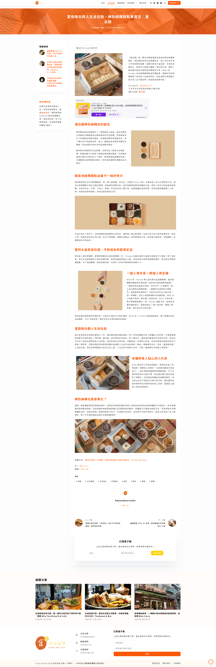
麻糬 (152, 481)
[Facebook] (154, 3)
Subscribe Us (87, 652)
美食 (124, 481)
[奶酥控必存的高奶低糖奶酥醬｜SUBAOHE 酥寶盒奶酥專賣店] (42, 79)
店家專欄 (111, 3)
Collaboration (87, 636)
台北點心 (102, 481)
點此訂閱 (157, 553)
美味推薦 (130, 3)
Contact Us (86, 644)
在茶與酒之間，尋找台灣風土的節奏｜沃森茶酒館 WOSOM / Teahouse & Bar (106, 614)
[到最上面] (210, 661)
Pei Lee (85, 469)
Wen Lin (84, 465)
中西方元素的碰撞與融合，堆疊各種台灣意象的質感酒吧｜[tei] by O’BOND (54, 67)
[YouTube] (161, 3)
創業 (78, 481)
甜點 (102, 27)
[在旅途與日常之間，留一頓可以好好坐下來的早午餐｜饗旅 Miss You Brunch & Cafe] (58, 597)
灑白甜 (142, 91)
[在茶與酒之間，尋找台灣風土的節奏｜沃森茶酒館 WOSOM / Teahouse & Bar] (108, 597)
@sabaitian (146, 85)
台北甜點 (89, 481)
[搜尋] (165, 3)
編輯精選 (121, 3)
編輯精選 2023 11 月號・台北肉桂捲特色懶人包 (55, 53)
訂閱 (147, 654)
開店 (133, 481)
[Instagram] (158, 3)
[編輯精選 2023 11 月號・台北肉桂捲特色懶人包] (42, 52)
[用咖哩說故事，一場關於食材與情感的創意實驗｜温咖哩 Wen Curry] (157, 597)
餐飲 (142, 481)
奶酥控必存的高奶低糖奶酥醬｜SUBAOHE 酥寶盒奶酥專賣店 (54, 82)
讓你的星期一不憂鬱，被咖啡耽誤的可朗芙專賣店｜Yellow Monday (116, 460)
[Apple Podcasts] (151, 3)
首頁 (103, 3)
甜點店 (114, 481)
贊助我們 (173, 3)
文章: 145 (125, 505)
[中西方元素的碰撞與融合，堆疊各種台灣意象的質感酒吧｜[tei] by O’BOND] (42, 63)
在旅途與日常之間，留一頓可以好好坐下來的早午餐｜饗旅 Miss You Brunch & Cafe (58, 614)
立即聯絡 (177, 663)
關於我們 (142, 3)
